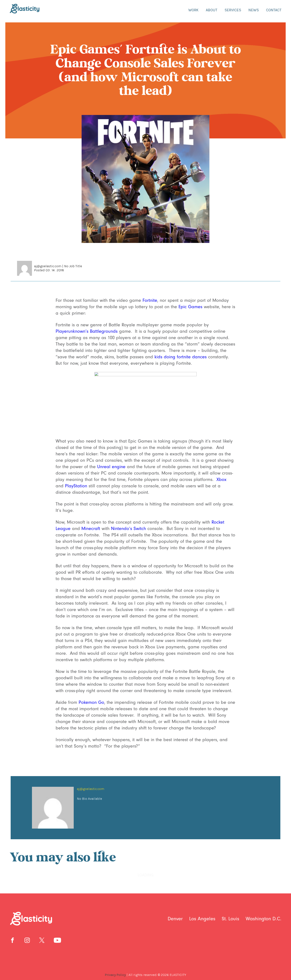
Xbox (221, 479)
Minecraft (90, 528)
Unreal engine (111, 466)
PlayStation (76, 486)
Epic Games (190, 306)
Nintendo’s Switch (128, 528)
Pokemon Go (91, 702)
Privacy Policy (115, 975)
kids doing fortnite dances (180, 357)
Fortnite (150, 300)
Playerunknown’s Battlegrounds (87, 331)
